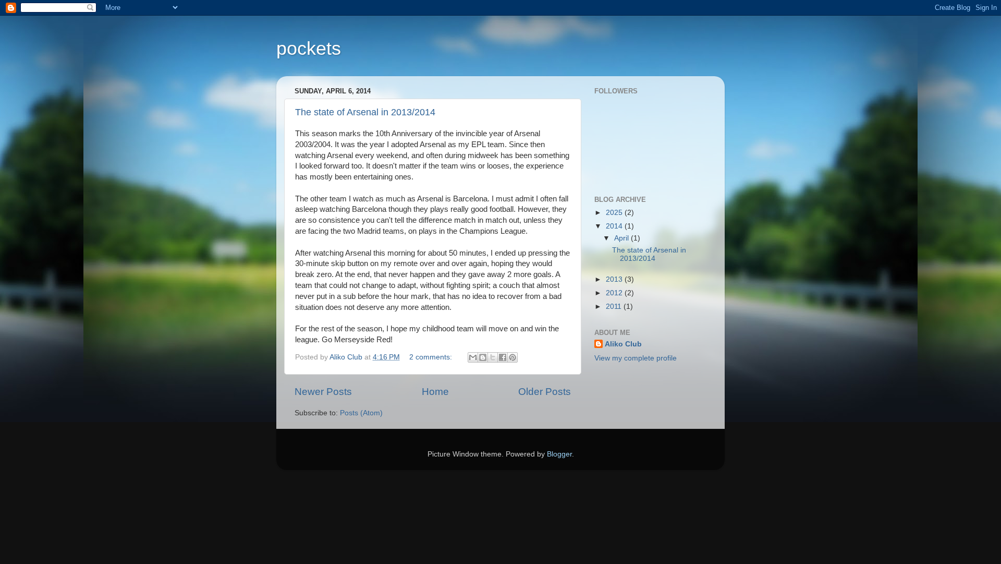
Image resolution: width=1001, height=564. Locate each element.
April (622, 238)
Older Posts (544, 391)
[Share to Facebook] (502, 357)
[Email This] (473, 357)
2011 (615, 306)
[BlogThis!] (483, 357)
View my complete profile (635, 358)
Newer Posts (323, 391)
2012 (615, 293)
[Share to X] (492, 357)
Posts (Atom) (361, 413)
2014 (615, 226)
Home (435, 391)
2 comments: (431, 357)
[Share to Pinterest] (512, 357)
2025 (615, 213)
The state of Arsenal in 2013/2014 (365, 112)
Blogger (559, 454)
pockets (308, 48)
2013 (615, 279)
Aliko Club (623, 344)
